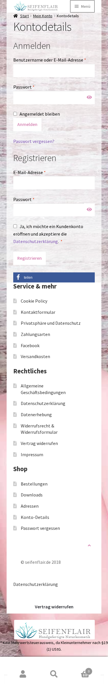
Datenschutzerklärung (35, 241)
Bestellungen (34, 484)
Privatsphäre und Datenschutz (51, 323)
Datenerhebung (36, 414)
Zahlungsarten (35, 334)
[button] (53, 277)
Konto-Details (35, 517)
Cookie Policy (34, 301)
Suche (54, 674)
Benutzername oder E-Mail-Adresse (53, 60)
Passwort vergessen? (33, 141)
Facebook (30, 345)
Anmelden (27, 124)
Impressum (32, 454)
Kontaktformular (38, 312)
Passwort (35, 87)
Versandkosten (35, 356)
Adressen (30, 506)
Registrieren (29, 258)
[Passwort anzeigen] (89, 97)
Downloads (32, 495)
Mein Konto (42, 15)
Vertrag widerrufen (39, 443)
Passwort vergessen (40, 528)
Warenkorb (79, 669)
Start (24, 15)
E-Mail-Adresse (41, 172)
